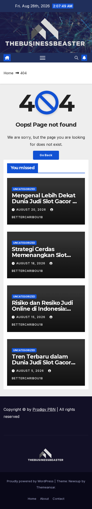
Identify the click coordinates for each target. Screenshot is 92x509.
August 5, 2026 (30, 370)
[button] (76, 57)
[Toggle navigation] (43, 57)
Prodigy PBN (44, 409)
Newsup (75, 481)
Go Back (46, 155)
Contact (58, 498)
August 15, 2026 (31, 317)
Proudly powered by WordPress (30, 481)
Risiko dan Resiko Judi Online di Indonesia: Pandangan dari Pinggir (45, 308)
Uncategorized (24, 189)
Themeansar (45, 487)
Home (8, 73)
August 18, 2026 (31, 263)
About (44, 498)
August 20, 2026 (31, 209)
